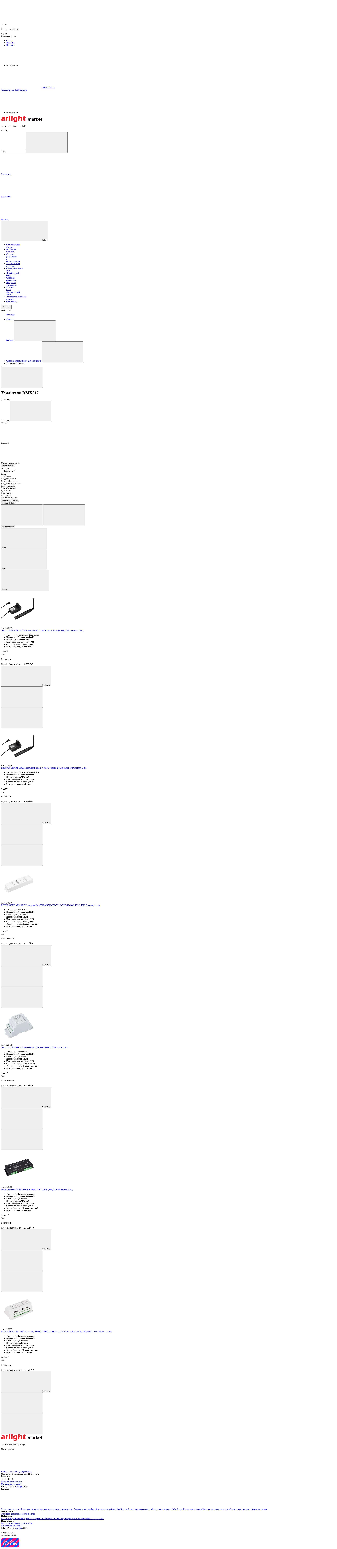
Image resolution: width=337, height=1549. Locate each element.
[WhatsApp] (21, 88)
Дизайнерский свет (125, 1509)
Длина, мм (6, 490)
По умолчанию (8, 527)
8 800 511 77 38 (8, 1471)
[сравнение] (22, 696)
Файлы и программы (94, 1518)
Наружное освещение (11, 283)
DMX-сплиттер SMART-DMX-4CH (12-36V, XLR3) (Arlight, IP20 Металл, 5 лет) (37, 1189)
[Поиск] (47, 142)
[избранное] (22, 717)
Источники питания (11, 250)
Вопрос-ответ (52, 1518)
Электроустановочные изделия (216, 1509)
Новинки (10, 315)
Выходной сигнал (9, 481)
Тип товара (6, 476)
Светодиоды (12, 301)
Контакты (22, 90)
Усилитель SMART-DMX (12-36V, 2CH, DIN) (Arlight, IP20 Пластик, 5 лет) (34, 1047)
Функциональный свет (106, 1509)
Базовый (5, 443)
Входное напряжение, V (12, 483)
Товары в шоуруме (259, 1509)
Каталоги (5, 1518)
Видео (12, 1518)
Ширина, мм (6, 493)
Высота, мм (6, 495)
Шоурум (28, 1523)
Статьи (42, 1518)
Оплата (21, 1523)
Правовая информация (11, 1484)
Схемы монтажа (78, 1518)
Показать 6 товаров (10, 500)
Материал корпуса (9, 498)
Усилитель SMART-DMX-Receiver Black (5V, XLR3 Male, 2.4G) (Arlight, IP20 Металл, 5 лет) (42, 630)
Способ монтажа (8, 488)
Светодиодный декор (192, 1509)
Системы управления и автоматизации (56, 1509)
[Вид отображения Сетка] (22, 514)
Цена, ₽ (4, 474)
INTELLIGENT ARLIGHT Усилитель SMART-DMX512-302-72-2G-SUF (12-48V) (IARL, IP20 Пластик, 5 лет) (50, 905)
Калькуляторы (64, 1518)
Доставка (14, 1523)
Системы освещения (11, 279)
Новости (10, 43)
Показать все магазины (11, 1482)
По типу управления (10, 463)
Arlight (19, 1486)
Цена (4, 548)
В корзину (46, 685)
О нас (8, 40)
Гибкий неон (9, 288)
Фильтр (5, 589)
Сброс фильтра (8, 466)
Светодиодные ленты (10, 1509)
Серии (13, 503)
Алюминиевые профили (13, 264)
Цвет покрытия (8, 486)
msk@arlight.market (23, 1471)
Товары (5, 503)
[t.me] (21, 1469)
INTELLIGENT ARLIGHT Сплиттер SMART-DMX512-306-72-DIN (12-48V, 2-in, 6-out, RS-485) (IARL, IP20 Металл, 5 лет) (56, 1331)
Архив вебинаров (31, 1518)
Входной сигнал (8, 479)
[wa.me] (60, 1469)
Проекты (10, 45)
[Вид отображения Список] (64, 514)
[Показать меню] (35, 330)
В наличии (9, 471)
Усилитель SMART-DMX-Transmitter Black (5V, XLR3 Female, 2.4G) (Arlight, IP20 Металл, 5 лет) (44, 768)
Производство (12, 1514)
